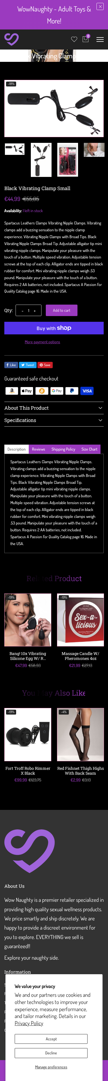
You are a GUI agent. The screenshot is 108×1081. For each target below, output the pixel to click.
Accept (51, 1038)
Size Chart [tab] (89, 449)
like (13, 365)
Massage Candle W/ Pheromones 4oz (80, 656)
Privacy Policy (29, 1023)
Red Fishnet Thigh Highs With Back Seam (80, 771)
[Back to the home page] (6, 57)
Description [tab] (16, 449)
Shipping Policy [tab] (63, 449)
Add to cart (61, 310)
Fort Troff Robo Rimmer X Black (27, 771)
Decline (51, 1052)
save (47, 365)
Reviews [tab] (38, 449)
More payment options (42, 341)
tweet (30, 365)
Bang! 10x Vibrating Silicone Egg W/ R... (28, 656)
